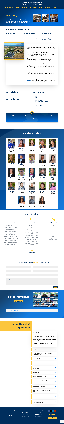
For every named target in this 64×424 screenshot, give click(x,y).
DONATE (54, 7)
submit (55, 287)
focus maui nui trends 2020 (39, 410)
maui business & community (36, 7)
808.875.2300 (36, 262)
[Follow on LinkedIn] (53, 411)
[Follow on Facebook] (49, 411)
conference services (25, 416)
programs (16, 7)
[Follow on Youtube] (55, 411)
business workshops (25, 410)
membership (47, 7)
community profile (38, 418)
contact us (52, 414)
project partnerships (38, 414)
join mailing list (52, 417)
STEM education (25, 412)
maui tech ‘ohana (25, 414)
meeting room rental (25, 418)
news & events (24, 7)
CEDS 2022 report (39, 412)
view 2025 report (18, 301)
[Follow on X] (51, 411)
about (10, 7)
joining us (33, 81)
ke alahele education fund (25, 420)
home (6, 7)
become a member (39, 416)
